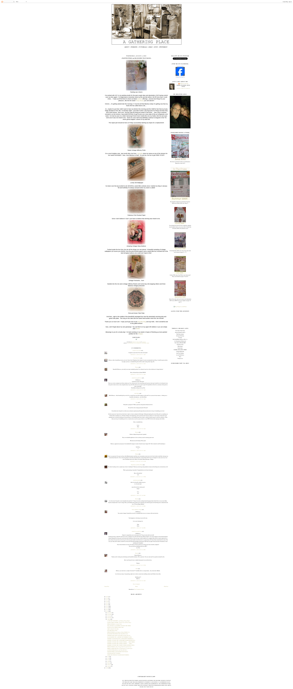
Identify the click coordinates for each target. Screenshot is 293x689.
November (109, 614)
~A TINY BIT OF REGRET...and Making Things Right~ (118, 620)
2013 (107, 606)
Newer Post (106, 586)
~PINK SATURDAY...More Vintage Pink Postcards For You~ (119, 646)
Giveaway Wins (145, 343)
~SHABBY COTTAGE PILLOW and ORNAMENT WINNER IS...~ (120, 638)
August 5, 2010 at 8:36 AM (138, 580)
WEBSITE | (135, 47)
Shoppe (140, 334)
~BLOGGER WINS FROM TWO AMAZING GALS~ (117, 633)
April (108, 661)
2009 (107, 668)
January (109, 666)
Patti (137, 402)
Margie (136, 454)
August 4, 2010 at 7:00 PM (138, 528)
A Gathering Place (180, 66)
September (109, 617)
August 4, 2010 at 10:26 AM (138, 461)
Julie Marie (136, 393)
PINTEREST (163, 47)
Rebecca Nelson (184, 83)
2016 (107, 601)
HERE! (138, 328)
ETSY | (156, 47)
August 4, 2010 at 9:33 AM (138, 374)
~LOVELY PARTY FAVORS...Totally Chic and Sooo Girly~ (119, 622)
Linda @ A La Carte (137, 350)
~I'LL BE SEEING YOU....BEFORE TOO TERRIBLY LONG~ (119, 637)
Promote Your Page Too (180, 77)
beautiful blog (142, 321)
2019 (107, 596)
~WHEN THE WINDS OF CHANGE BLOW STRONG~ (118, 655)
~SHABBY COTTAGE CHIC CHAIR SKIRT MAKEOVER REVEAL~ (121, 640)
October (109, 616)
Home (136, 586)
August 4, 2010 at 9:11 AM (138, 354)
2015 (107, 603)
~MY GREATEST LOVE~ (112, 630)
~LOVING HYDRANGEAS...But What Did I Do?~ (117, 650)
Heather (136, 499)
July (108, 656)
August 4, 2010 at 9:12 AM (138, 363)
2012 (107, 608)
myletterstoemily (136, 480)
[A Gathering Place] (180, 75)
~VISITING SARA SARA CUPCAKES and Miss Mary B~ (118, 635)
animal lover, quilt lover (137, 378)
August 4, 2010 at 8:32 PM (138, 549)
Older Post (166, 586)
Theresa (136, 367)
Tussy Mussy (140, 100)
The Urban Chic (136, 358)
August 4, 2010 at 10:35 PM (138, 565)
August (108, 619)
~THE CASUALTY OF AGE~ (113, 629)
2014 (107, 604)
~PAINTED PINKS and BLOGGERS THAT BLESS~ (117, 651)
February (109, 664)
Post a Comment (136, 584)
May (108, 659)
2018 (107, 598)
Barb (137, 568)
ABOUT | (127, 47)
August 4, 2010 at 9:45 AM (138, 428)
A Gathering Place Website (134, 343)
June (108, 658)
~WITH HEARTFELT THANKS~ (113, 653)
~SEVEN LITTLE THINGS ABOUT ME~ (115, 627)
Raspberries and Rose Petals (137, 464)
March (108, 663)
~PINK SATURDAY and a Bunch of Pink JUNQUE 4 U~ (118, 632)
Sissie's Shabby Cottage (137, 509)
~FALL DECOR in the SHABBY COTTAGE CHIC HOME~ (119, 625)
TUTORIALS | (143, 47)
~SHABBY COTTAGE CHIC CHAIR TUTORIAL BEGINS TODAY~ (121, 645)
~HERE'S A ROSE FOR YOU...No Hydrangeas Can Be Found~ (119, 648)
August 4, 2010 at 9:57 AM (138, 450)
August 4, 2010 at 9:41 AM (138, 399)
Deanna (136, 432)
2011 (107, 609)
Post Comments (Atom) (139, 589)
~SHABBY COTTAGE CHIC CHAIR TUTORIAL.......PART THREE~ (121, 642)
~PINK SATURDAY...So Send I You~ (114, 624)
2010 (107, 611)
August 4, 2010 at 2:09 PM (138, 495)
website (139, 99)
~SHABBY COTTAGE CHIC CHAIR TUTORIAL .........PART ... (120, 643)
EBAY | (151, 47)
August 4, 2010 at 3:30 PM (138, 506)
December (109, 612)
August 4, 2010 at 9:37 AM (138, 390)
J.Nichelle (139, 153)
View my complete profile (183, 88)
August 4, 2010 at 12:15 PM (138, 476)
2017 (107, 599)
